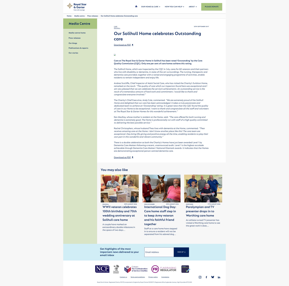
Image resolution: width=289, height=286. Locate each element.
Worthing (189, 204)
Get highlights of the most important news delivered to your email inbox (119, 252)
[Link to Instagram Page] (200, 277)
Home (69, 16)
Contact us (123, 277)
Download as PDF (122, 45)
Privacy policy (153, 277)
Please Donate (212, 7)
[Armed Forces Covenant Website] (116, 269)
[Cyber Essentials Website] (186, 269)
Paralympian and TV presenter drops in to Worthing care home (200, 211)
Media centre (79, 16)
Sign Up (180, 252)
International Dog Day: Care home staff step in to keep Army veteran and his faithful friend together (160, 215)
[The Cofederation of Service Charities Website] (135, 269)
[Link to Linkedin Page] (219, 277)
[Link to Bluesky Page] (212, 277)
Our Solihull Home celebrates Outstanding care (119, 16)
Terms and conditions (138, 277)
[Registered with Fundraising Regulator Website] (163, 269)
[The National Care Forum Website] (102, 269)
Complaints (165, 277)
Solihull (117, 28)
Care (115, 26)
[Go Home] (76, 7)
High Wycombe (149, 204)
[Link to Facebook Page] (206, 277)
